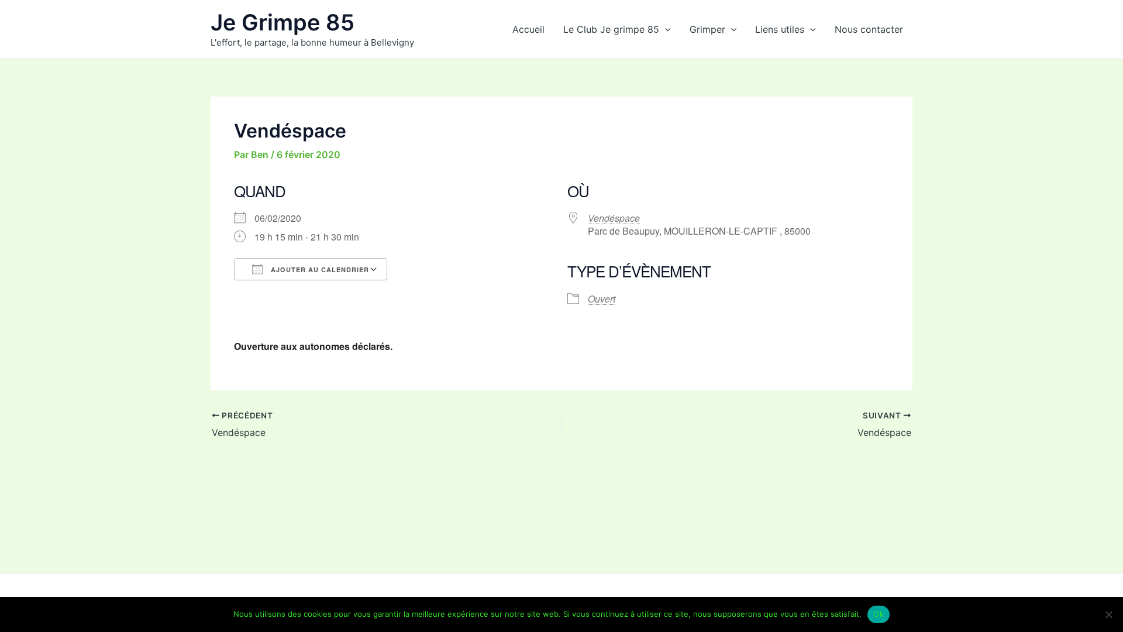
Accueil (528, 29)
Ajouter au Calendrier (318, 269)
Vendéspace (614, 218)
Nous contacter (869, 29)
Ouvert (601, 298)
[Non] (1108, 614)
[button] (665, 29)
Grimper (707, 29)
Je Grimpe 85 (282, 22)
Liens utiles (779, 29)
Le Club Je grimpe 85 (611, 29)
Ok (878, 614)
